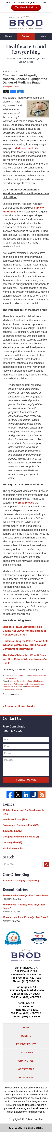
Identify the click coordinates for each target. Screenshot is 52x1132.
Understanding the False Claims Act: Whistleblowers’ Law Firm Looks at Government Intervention (25, 645)
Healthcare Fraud (19, 675)
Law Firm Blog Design (25, 1128)
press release (25, 502)
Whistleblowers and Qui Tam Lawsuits (23, 812)
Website (26, 1036)
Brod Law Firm (35, 1119)
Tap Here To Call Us (26, 7)
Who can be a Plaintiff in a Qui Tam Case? (25, 917)
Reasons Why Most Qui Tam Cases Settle (25, 895)
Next (31, 706)
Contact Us (26, 1061)
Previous (9, 706)
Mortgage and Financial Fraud (21, 836)
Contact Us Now (26, 780)
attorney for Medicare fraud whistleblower (27, 681)
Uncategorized (12, 842)
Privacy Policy (26, 1044)
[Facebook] (10, 794)
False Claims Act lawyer (13, 684)
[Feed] (41, 794)
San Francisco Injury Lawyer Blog (21, 880)
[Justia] (34, 794)
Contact (26, 36)
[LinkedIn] (26, 794)
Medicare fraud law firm (12, 687)
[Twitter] (18, 794)
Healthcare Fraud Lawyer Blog (26, 22)
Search (46, 864)
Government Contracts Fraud (21, 825)
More (43, 36)
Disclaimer (26, 1052)
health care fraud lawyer (34, 684)
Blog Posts (26, 1077)
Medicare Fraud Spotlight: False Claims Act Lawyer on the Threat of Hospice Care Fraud (24, 630)
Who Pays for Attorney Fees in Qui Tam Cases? (24, 906)
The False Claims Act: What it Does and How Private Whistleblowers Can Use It (25, 659)
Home (8, 36)
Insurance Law (12, 831)
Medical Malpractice (15, 848)
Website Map (26, 1069)
